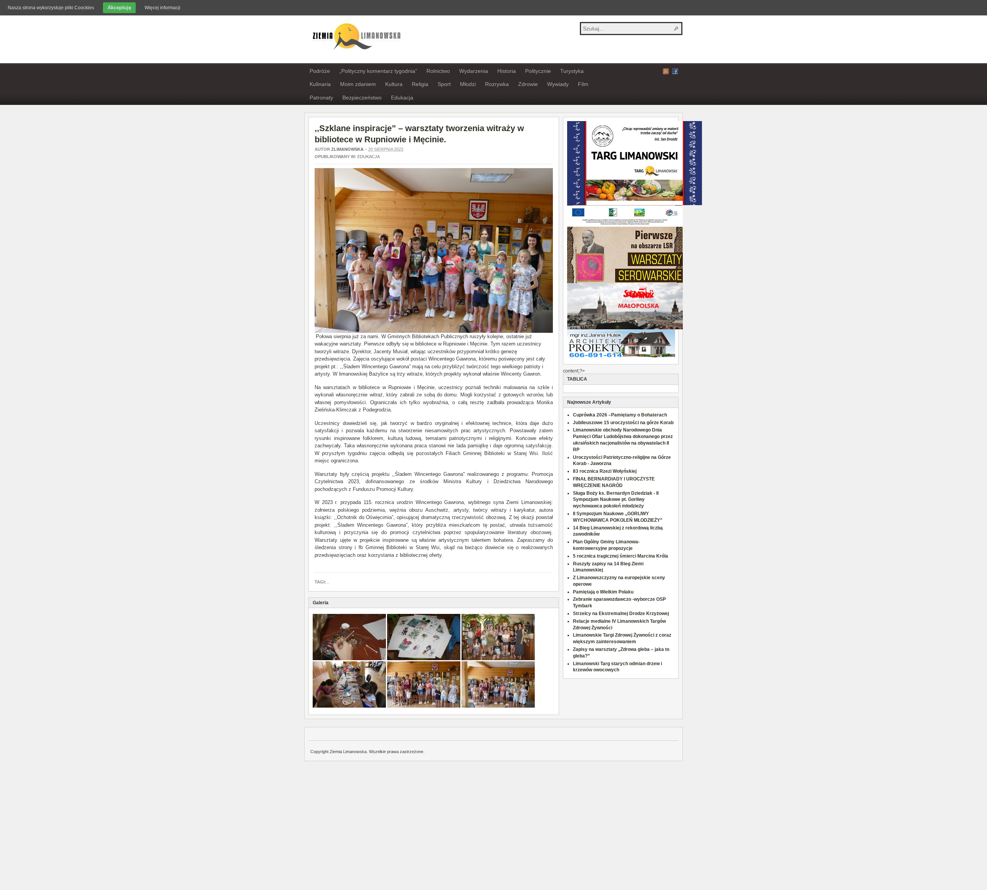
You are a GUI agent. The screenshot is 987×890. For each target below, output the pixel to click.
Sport (444, 84)
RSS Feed (666, 71)
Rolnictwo (438, 71)
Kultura (394, 84)
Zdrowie (528, 84)
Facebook (675, 71)
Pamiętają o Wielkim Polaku (603, 592)
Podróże (320, 71)
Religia (420, 84)
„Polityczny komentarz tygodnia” (378, 71)
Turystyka (572, 71)
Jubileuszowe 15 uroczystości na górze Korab (623, 422)
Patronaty (321, 97)
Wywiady (558, 84)
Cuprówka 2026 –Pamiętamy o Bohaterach (620, 415)
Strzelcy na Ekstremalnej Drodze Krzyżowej (621, 613)
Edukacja (402, 97)
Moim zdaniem (358, 84)
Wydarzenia (473, 71)
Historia (506, 71)
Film (583, 84)
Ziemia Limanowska (355, 35)
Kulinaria (320, 84)
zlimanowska (347, 149)
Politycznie (538, 71)
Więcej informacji (162, 7)
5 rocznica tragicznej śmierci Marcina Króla (620, 556)
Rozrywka (497, 84)
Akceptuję (119, 7)
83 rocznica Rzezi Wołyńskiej (605, 471)
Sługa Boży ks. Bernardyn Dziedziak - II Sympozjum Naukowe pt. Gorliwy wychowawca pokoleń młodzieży (616, 500)
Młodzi (468, 84)
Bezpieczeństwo (362, 97)
